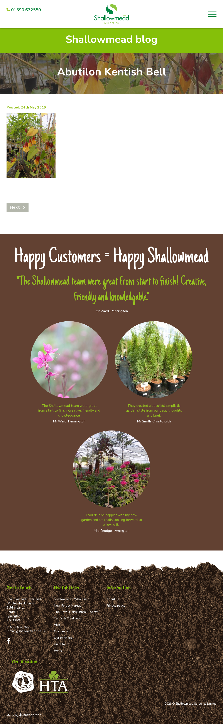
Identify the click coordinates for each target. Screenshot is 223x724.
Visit (57, 625)
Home (58, 651)
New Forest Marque (67, 606)
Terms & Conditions (67, 618)
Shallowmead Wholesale (71, 599)
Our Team (61, 631)
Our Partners (63, 638)
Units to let (61, 644)
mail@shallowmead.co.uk (27, 631)
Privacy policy (115, 606)
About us (112, 599)
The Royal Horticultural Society (76, 612)
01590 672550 (20, 627)
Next (15, 207)
